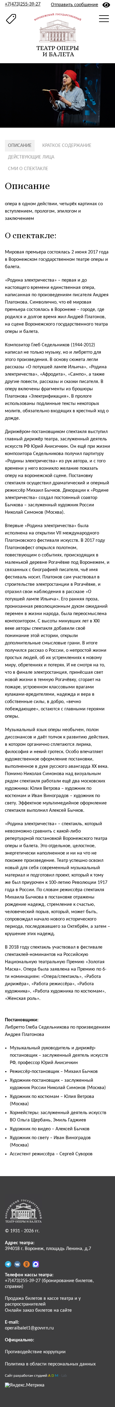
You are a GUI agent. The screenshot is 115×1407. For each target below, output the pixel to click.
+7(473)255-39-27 (22, 4)
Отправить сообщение (74, 4)
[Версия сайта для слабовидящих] (106, 5)
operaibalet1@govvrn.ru (29, 1328)
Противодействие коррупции (35, 1352)
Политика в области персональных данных (50, 1364)
